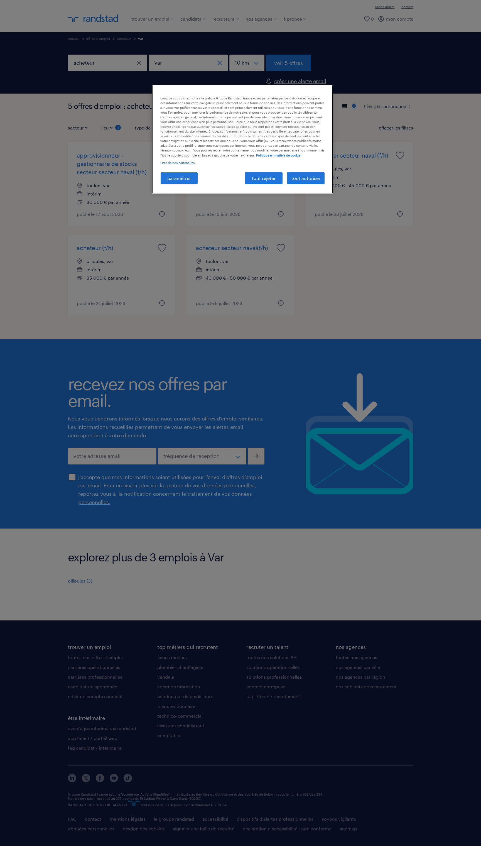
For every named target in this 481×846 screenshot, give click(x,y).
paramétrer (179, 178)
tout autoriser (305, 178)
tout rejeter (264, 178)
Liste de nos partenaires (177, 163)
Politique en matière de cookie (278, 155)
